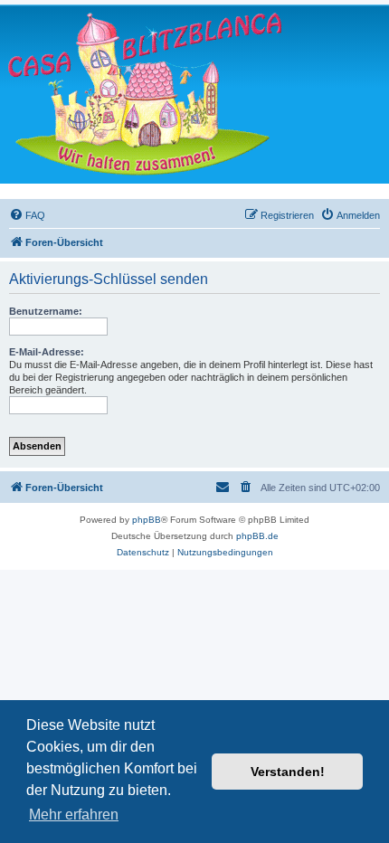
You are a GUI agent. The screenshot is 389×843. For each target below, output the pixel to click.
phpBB (146, 520)
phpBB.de (257, 536)
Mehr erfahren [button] (74, 814)
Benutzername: (45, 311)
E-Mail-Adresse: (46, 351)
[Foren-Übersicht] (144, 94)
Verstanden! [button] (288, 771)
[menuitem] (27, 215)
